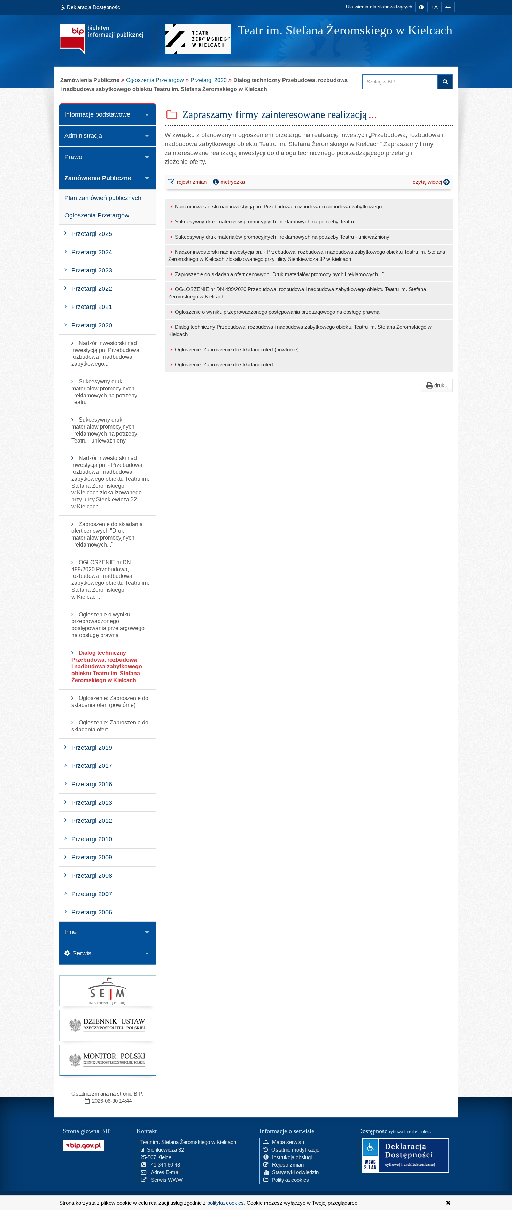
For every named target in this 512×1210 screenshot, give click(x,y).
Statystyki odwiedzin (295, 1172)
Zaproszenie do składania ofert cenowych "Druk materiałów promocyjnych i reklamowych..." (279, 274)
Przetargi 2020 (209, 80)
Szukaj (445, 81)
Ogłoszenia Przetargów (155, 80)
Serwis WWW (167, 1180)
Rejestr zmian (288, 1165)
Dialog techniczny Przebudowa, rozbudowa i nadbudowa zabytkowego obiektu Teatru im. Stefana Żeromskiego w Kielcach (300, 330)
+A (434, 7)
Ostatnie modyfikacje (295, 1150)
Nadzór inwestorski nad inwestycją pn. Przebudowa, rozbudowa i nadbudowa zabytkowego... (280, 206)
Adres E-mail (165, 1172)
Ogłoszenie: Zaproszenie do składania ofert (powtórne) (237, 349)
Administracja (83, 135)
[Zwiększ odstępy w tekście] (448, 7)
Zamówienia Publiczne (97, 178)
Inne (70, 932)
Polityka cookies (290, 1180)
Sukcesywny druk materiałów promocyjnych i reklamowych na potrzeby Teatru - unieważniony (282, 237)
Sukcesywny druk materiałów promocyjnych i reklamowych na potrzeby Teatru (264, 221)
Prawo (73, 156)
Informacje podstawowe (97, 114)
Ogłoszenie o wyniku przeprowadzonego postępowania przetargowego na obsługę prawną (277, 312)
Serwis (81, 953)
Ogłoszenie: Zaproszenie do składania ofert (224, 364)
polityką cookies (225, 1203)
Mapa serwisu (288, 1142)
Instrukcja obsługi (292, 1157)
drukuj (441, 385)
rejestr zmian (192, 183)
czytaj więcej (433, 183)
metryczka (232, 182)
